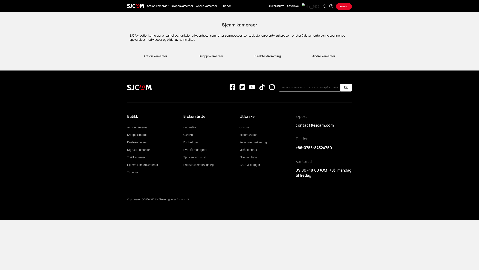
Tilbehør (225, 6)
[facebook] (232, 87)
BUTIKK (344, 6)
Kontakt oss (191, 142)
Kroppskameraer (182, 6)
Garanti (188, 135)
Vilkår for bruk (248, 150)
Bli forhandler (248, 135)
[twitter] (242, 87)
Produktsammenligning (198, 165)
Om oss (244, 127)
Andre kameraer (206, 6)
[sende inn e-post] (346, 88)
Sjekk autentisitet (194, 157)
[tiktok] (262, 87)
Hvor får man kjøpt (195, 150)
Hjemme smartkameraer (142, 165)
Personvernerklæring (253, 142)
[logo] (135, 6)
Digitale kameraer (138, 150)
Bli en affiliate (248, 157)
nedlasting (190, 127)
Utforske (293, 6)
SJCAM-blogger (250, 165)
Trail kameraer (136, 157)
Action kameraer (158, 6)
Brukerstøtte (276, 6)
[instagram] (272, 87)
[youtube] (252, 87)
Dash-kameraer (137, 142)
